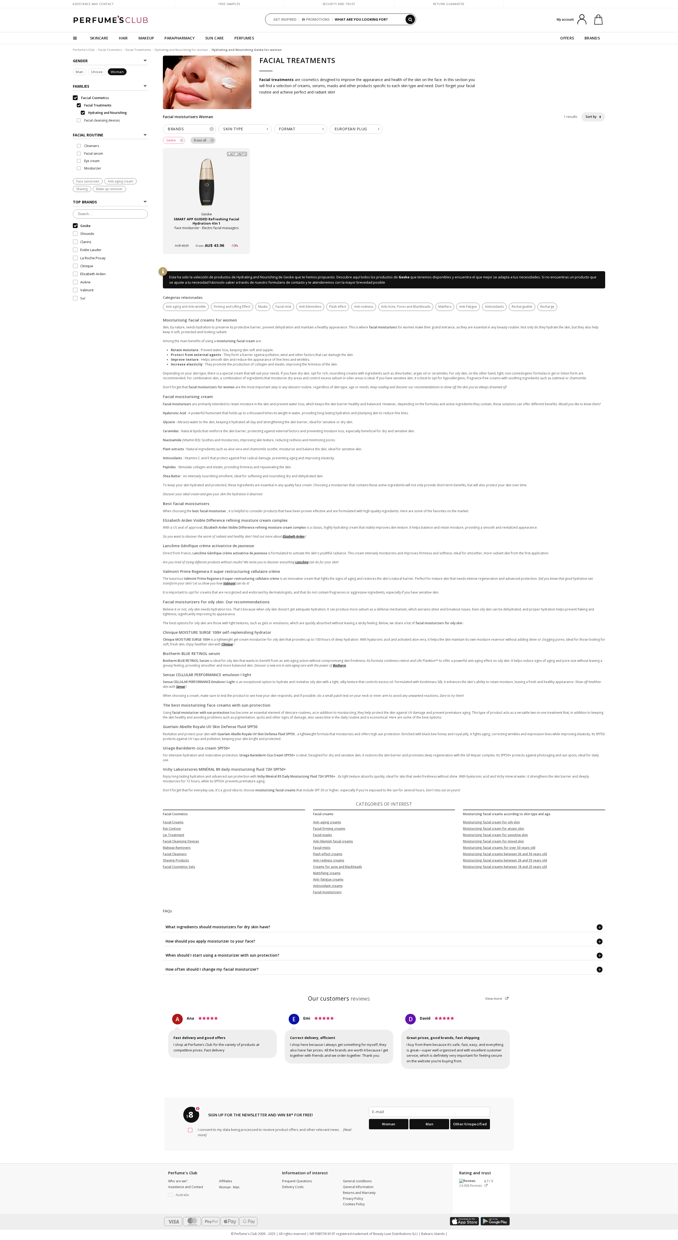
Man (79, 71)
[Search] (410, 19)
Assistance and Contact (93, 4)
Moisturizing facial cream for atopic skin (493, 828)
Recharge (547, 306)
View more (494, 998)
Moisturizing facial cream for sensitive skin (495, 835)
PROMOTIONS (318, 19)
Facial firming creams (329, 828)
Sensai (180, 686)
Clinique (227, 644)
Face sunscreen (87, 181)
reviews (339, 998)
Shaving (82, 189)
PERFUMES (244, 38)
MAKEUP (146, 38)
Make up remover (109, 189)
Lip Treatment (173, 835)
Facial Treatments (138, 50)
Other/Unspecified (470, 1124)
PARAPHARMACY (179, 38)
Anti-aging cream (120, 181)
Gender (80, 60)
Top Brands (85, 201)
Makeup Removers (177, 847)
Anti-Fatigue (468, 306)
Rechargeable (522, 306)
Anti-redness (363, 306)
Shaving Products (176, 860)
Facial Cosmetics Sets (179, 866)
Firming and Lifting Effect (232, 306)
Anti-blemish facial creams (333, 841)
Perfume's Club (84, 50)
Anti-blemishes (310, 306)
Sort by (591, 116)
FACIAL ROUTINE (88, 134)
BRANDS (592, 38)
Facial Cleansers (175, 854)
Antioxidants (494, 306)
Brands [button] (190, 128)
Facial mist (283, 306)
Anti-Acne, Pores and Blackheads (405, 306)
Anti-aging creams (327, 822)
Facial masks (322, 835)
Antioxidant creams (328, 886)
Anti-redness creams (328, 860)
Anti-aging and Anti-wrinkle (186, 306)
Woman (117, 71)
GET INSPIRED (284, 19)
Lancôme (302, 562)
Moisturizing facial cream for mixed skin (493, 841)
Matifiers (444, 306)
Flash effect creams (327, 854)
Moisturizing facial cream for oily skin (491, 822)
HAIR (123, 38)
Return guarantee (449, 4)
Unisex (97, 71)
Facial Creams (173, 822)
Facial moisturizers (327, 892)
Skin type (233, 128)
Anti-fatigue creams (328, 879)
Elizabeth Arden (294, 536)
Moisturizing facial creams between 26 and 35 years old (505, 860)
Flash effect (337, 306)
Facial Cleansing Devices (181, 841)
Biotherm (339, 665)
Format (287, 128)
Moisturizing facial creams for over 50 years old (499, 847)
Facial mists (322, 847)
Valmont (229, 583)
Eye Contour (172, 828)
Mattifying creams (327, 873)
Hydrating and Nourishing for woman (182, 50)
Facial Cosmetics (110, 50)
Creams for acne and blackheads (337, 866)
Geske (404, 277)
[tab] (110, 134)
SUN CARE (214, 38)
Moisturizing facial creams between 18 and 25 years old (505, 866)
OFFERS (567, 38)
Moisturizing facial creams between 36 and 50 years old (505, 854)
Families (81, 86)
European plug (350, 128)
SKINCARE (99, 38)
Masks (262, 306)
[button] (189, 1195)
